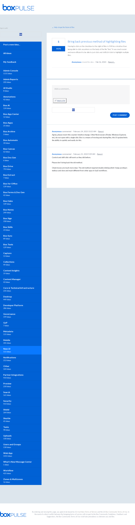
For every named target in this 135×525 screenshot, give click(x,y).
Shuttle (6, 418)
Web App (8, 453)
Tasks (6, 427)
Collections (8, 262)
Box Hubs (8, 201)
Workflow (8, 470)
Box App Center (11, 114)
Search (6, 392)
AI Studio (7, 88)
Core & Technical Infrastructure (18, 288)
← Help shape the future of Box (63, 27)
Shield (6, 409)
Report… (111, 62)
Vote (58, 49)
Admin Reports (10, 79)
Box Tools (8, 244)
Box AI (6, 105)
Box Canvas (9, 149)
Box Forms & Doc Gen (14, 192)
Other (6, 366)
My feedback (9, 62)
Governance (9, 314)
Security (7, 401)
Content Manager (12, 279)
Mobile (6, 340)
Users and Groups (12, 444)
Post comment (120, 115)
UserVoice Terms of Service (87, 512)
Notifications (9, 357)
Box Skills (8, 227)
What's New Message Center (17, 461)
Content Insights (11, 270)
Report (101, 131)
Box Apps (8, 122)
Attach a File (61, 100)
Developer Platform (13, 305)
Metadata (8, 331)
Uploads (7, 435)
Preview (7, 383)
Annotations (9, 96)
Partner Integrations (13, 375)
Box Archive (9, 131)
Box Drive (8, 166)
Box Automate (10, 140)
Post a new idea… (11, 44)
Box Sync (7, 235)
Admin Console (10, 70)
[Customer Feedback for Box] (18, 7)
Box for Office (10, 183)
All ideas (7, 53)
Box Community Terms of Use (116, 512)
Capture (7, 253)
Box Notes (8, 209)
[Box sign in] (73, 109)
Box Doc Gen (9, 157)
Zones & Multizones (13, 479)
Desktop (7, 296)
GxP (5, 322)
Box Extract (9, 175)
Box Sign (7, 218)
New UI (6, 348)
